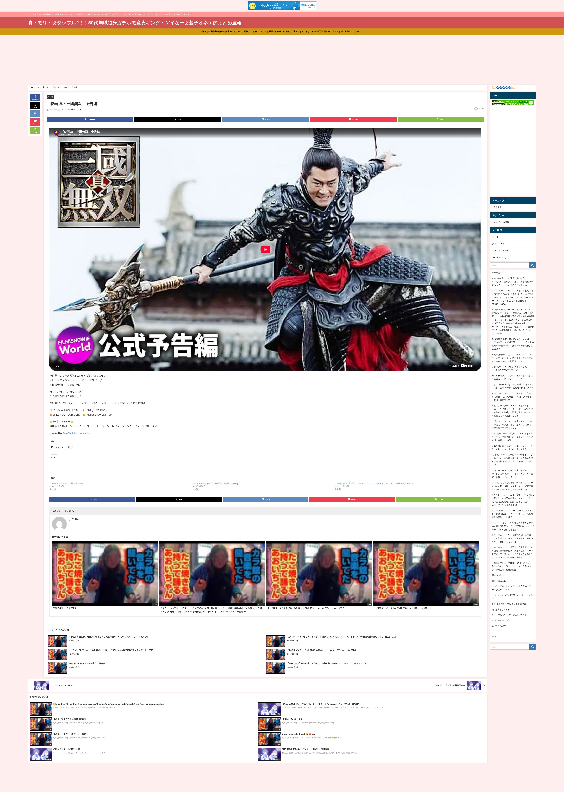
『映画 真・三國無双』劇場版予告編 (66, 483)
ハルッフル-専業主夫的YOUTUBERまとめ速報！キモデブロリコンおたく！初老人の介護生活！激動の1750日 (512, 436)
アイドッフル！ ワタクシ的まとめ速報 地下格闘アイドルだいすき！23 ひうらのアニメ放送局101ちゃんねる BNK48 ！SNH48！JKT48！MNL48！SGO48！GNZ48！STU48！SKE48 (513, 297)
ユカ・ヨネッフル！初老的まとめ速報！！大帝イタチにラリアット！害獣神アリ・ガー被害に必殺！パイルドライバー (512, 473)
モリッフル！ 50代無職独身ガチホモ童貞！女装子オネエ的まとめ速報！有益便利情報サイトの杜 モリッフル (512, 538)
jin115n (481, 109)
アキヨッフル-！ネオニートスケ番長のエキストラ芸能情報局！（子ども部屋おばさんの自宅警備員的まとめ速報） (513, 514)
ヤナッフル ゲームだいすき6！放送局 (509, 615)
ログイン (496, 237)
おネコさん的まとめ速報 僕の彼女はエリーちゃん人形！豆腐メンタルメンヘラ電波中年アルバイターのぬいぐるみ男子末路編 (512, 281)
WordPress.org (499, 257)
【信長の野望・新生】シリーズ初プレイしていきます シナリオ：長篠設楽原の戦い (374, 483)
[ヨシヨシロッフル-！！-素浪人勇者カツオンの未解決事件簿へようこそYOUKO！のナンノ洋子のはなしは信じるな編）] (513, 526)
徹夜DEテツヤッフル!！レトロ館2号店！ (510, 604)
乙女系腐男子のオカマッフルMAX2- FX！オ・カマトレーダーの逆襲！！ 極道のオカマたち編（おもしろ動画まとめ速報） (512, 358)
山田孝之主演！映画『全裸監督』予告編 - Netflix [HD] (216, 483)
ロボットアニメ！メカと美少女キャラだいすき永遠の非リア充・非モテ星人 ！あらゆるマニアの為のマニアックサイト (512, 424)
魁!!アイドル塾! (499, 626)
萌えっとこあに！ (500, 581)
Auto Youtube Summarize (76, 433)
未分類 (50, 97)
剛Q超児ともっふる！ (502, 609)
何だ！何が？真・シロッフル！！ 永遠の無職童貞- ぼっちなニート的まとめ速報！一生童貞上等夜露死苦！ (513, 396)
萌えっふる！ (498, 575)
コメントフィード (500, 250)
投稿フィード (498, 244)
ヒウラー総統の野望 (501, 620)
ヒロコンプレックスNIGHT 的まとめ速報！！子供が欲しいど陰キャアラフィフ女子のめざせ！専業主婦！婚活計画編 (513, 566)
